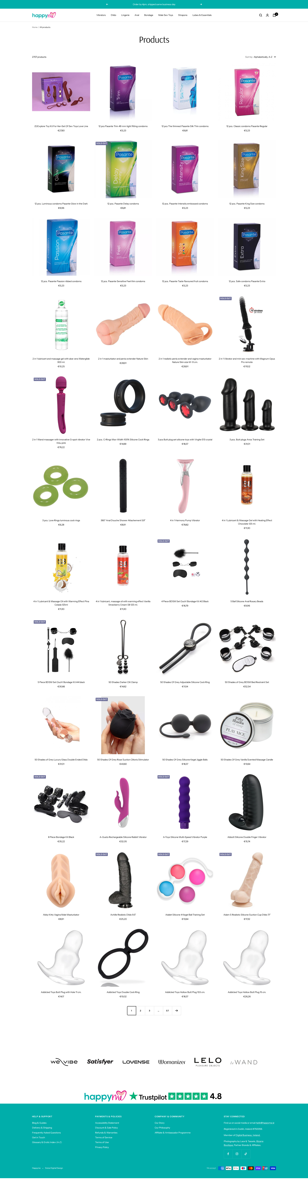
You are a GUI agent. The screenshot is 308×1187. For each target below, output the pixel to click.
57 (167, 1010)
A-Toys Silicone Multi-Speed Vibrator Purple (185, 837)
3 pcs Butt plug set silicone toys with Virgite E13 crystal (185, 439)
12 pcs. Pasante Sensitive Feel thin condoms (123, 281)
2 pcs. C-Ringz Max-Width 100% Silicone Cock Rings (123, 439)
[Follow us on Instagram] (237, 1153)
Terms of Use (102, 1142)
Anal (137, 15)
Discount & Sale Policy (106, 1127)
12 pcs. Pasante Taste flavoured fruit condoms (185, 281)
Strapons (182, 15)
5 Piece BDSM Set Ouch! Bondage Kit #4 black (61, 682)
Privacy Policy (102, 1147)
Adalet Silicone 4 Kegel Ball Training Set (185, 914)
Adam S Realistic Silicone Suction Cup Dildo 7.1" (246, 914)
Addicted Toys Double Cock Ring (123, 992)
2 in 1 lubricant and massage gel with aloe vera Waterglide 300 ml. (61, 360)
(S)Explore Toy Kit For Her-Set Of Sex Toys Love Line (61, 126)
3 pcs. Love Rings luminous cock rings (61, 520)
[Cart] (274, 15)
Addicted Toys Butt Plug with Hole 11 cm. (61, 992)
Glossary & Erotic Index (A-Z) (47, 1142)
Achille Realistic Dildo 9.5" (123, 914)
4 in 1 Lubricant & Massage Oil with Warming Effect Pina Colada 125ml (61, 603)
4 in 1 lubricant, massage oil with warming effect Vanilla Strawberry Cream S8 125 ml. (123, 603)
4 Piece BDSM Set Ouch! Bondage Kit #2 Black (185, 601)
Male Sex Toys (165, 15)
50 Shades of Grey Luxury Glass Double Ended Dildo (61, 759)
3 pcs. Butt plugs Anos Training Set (247, 439)
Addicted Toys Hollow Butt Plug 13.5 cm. (185, 992)
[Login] (267, 15)
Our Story (159, 1122)
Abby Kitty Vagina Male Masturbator (61, 914)
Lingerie (125, 15)
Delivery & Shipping (42, 1127)
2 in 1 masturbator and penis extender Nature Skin (123, 358)
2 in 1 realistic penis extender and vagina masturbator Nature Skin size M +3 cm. (185, 360)
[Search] (260, 15)
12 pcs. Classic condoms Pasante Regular (246, 126)
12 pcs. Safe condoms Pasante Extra (247, 281)
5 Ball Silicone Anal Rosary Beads (247, 601)
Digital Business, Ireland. (248, 1135)
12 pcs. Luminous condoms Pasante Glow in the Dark (61, 203)
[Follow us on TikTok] (245, 1153)
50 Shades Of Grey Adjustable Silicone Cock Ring (185, 682)
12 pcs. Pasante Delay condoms (123, 203)
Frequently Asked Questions (46, 1132)
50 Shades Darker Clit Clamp (123, 682)
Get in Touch (38, 1137)
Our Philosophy (162, 1127)
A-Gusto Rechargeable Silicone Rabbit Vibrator (123, 837)
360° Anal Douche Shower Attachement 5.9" (123, 520)
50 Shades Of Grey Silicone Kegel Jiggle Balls (185, 759)
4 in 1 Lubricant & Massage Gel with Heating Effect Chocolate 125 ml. (247, 522)
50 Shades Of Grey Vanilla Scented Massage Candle (247, 759)
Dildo (113, 15)
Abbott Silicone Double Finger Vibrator (246, 837)
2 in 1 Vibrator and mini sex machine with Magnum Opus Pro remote (247, 360)
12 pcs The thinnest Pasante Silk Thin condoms (185, 126)
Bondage (148, 15)
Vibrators (101, 15)
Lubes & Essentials (202, 15)
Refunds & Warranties (106, 1132)
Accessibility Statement (107, 1122)
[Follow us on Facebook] (228, 1153)
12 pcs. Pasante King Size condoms (247, 203)
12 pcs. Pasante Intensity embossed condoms (185, 203)
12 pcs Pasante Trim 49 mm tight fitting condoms (123, 126)
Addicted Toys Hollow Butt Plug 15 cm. (247, 992)
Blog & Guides (39, 1122)
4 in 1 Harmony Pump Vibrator (185, 520)
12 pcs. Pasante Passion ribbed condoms (61, 281)
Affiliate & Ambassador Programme (173, 1132)
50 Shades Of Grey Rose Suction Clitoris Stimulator (123, 759)
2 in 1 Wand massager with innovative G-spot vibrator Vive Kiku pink (61, 441)
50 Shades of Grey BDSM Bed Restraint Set (247, 682)
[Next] (176, 1010)
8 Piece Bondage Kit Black (61, 837)
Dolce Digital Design (54, 1168)
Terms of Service (103, 1137)
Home (35, 27)
